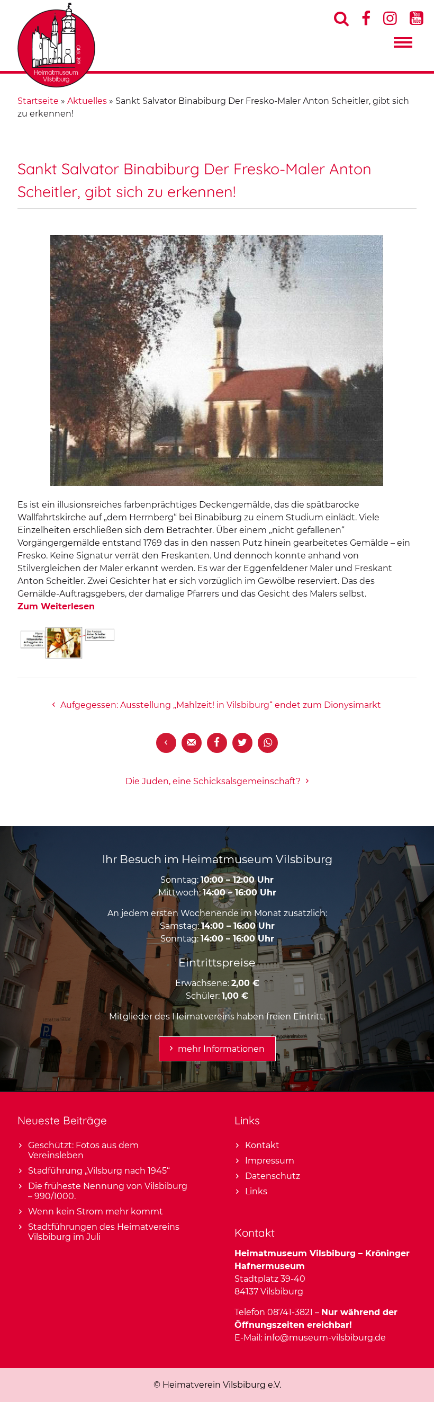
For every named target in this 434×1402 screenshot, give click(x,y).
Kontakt (262, 1145)
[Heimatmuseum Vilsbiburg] (56, 84)
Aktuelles (87, 101)
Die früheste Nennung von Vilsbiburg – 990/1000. (107, 1191)
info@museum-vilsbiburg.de (325, 1338)
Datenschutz (272, 1176)
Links (256, 1191)
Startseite (38, 101)
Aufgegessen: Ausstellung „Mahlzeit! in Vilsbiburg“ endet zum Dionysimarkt (220, 705)
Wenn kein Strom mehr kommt (95, 1211)
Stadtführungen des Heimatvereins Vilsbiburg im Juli (103, 1232)
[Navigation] (403, 45)
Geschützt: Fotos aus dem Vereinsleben (83, 1150)
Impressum (269, 1161)
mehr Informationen (221, 1049)
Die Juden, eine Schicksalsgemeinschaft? (213, 781)
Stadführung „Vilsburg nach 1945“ (99, 1171)
